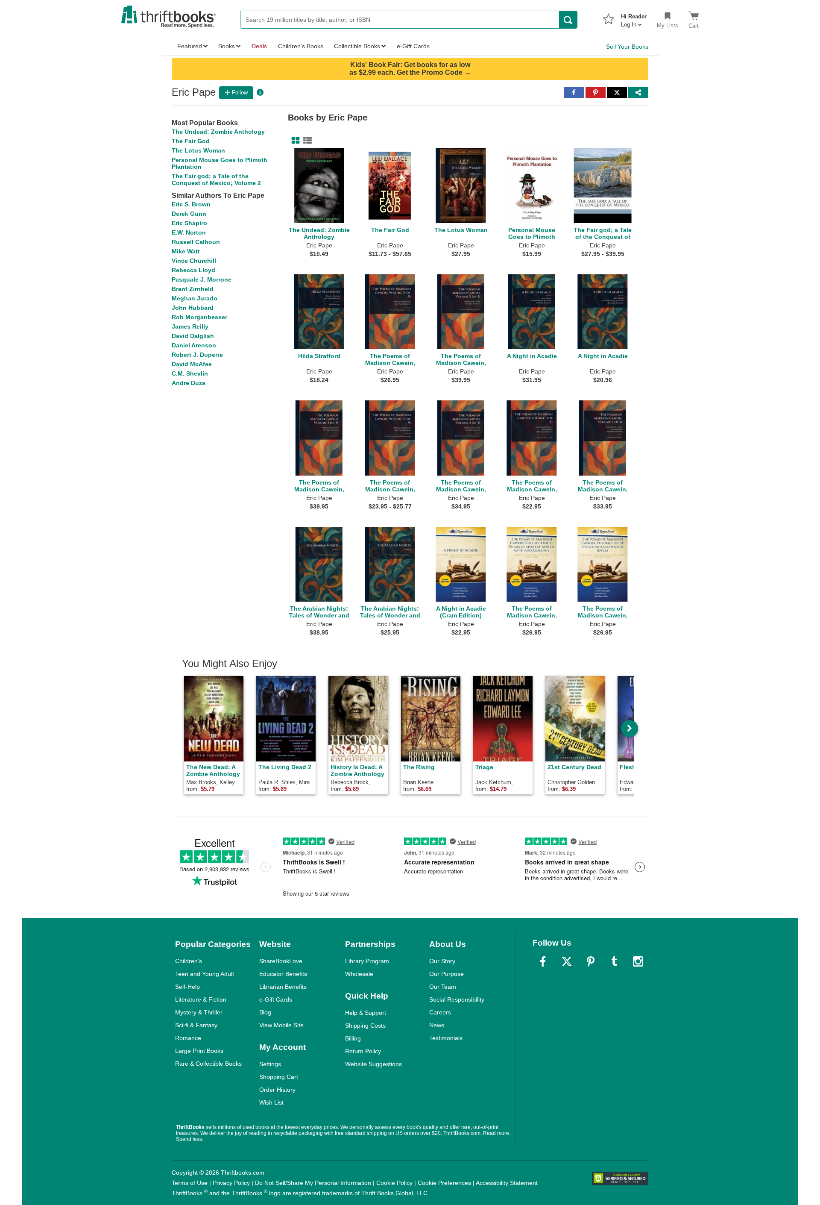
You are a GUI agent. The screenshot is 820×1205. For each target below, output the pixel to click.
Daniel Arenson (194, 345)
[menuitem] (634, 18)
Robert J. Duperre (197, 354)
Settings (270, 1064)
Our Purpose (446, 973)
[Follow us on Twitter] (566, 961)
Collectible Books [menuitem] (357, 46)
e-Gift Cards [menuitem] (413, 46)
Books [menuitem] (226, 46)
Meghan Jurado (194, 298)
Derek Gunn (189, 213)
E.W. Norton (189, 232)
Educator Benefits (283, 973)
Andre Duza (188, 382)
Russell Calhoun (196, 241)
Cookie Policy (394, 1182)
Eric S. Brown (191, 204)
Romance (188, 1038)
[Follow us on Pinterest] (590, 961)
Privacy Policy (231, 1182)
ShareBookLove (280, 961)
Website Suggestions (373, 1064)
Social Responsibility (456, 999)
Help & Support (365, 1012)
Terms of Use (190, 1182)
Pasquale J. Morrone (201, 279)
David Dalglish (193, 335)
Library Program (367, 961)
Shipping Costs (365, 1025)
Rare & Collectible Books (208, 1063)
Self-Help (187, 986)
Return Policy (363, 1051)
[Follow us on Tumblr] (614, 961)
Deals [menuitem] (259, 46)
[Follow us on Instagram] (638, 961)
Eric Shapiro (189, 223)
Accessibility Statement (507, 1182)
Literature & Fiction (200, 999)
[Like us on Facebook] (543, 961)
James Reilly (190, 326)
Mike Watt (186, 251)
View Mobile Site (281, 1025)
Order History (277, 1089)
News (436, 1025)
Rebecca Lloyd (193, 270)
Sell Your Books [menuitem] (627, 46)
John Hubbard (193, 307)
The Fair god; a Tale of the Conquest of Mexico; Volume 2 (216, 179)
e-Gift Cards (275, 999)
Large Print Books (199, 1050)
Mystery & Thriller (199, 1012)
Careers (440, 1012)
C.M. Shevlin (190, 373)
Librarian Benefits (283, 986)
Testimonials (446, 1038)
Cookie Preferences (444, 1182)
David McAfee (192, 364)
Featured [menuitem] (189, 46)
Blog (265, 1012)
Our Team (442, 986)
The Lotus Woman (198, 150)
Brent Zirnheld (193, 288)
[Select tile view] (306, 140)
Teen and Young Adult (204, 973)
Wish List (271, 1102)
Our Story (442, 961)
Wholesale (359, 973)
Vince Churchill (194, 260)
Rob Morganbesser (199, 317)
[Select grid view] (294, 140)
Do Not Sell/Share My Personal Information (313, 1182)
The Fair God (191, 141)
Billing (353, 1038)
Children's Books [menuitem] (300, 46)
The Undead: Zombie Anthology (218, 131)
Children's (188, 961)
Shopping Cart (278, 1076)
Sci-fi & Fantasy (196, 1025)
